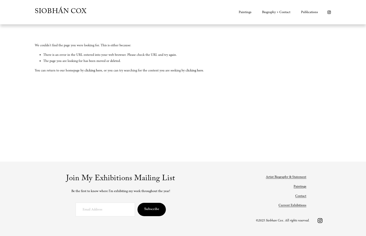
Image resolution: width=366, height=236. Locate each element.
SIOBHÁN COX (60, 12)
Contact (300, 196)
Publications (309, 12)
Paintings (300, 186)
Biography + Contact (276, 12)
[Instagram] (329, 12)
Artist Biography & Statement (286, 177)
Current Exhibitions (292, 205)
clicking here (93, 70)
